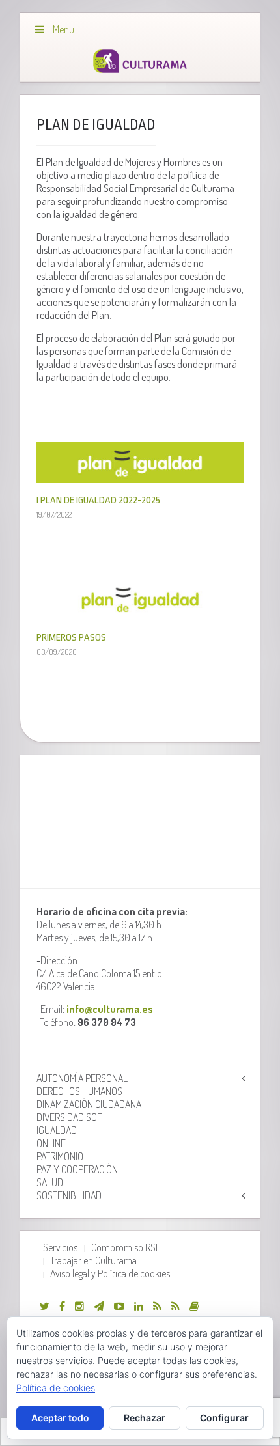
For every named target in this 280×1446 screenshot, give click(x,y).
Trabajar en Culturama (93, 1260)
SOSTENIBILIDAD (69, 1195)
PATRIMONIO (59, 1156)
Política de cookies (55, 1387)
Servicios (60, 1247)
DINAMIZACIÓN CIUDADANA (88, 1104)
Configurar (224, 1417)
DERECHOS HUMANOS (79, 1091)
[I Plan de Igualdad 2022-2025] (140, 476)
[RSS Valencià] (157, 1306)
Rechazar (144, 1417)
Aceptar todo (60, 1417)
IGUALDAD (56, 1130)
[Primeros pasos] (140, 613)
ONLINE (51, 1143)
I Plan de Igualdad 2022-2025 (98, 500)
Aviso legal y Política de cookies (110, 1273)
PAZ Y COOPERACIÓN (77, 1169)
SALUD (49, 1182)
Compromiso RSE (126, 1247)
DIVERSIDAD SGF (69, 1117)
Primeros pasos (71, 637)
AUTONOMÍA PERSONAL (82, 1078)
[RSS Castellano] (175, 1306)
